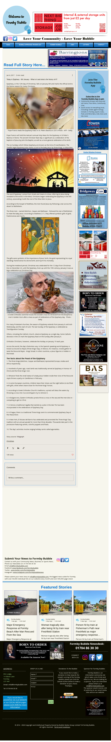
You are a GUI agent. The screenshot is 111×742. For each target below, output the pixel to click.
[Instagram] (10, 38)
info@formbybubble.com (18, 566)
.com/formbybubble (30, 568)
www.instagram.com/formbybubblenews (28, 572)
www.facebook (17, 568)
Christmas (10, 441)
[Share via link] (24, 448)
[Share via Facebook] (8, 448)
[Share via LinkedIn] (18, 448)
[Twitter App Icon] (15, 38)
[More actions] (72, 75)
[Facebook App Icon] (5, 38)
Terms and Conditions (62, 727)
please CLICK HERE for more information (15, 706)
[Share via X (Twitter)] (13, 448)
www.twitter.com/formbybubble (23, 570)
